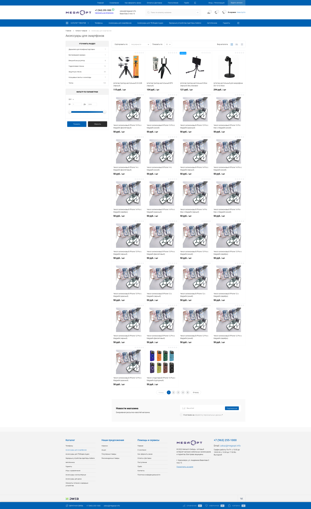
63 (105, 72)
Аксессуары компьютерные (76, 475)
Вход (210, 3)
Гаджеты (69, 466)
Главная (100, 3)
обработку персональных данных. (208, 415)
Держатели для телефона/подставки (82, 49)
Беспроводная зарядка (77, 55)
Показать (76, 124)
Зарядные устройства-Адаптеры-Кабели (80, 458)
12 (105, 66)
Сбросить (97, 124)
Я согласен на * (203, 415)
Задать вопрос (236, 3)
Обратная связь (76, 506)
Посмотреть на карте (185, 467)
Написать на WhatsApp (104, 13)
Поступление (173, 3)
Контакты (141, 471)
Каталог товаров (78, 23)
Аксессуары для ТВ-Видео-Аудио (77, 454)
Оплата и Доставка (154, 3)
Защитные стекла (75, 72)
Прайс (186, 3)
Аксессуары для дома (74, 479)
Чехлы (71, 83)
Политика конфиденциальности (149, 475)
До (85, 104)
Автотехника (70, 462)
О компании (114, 3)
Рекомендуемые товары (110, 458)
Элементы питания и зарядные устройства (77, 484)
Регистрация (219, 3)
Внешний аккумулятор (77, 60)
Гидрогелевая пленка (76, 66)
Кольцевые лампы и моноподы (80, 77)
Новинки (105, 446)
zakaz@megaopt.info (230, 445)
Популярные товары (109, 454)
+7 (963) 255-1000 (93, 506)
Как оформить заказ (133, 3)
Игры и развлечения (73, 471)
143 (104, 83)
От (70, 104)
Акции (104, 450)
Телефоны (69, 446)
